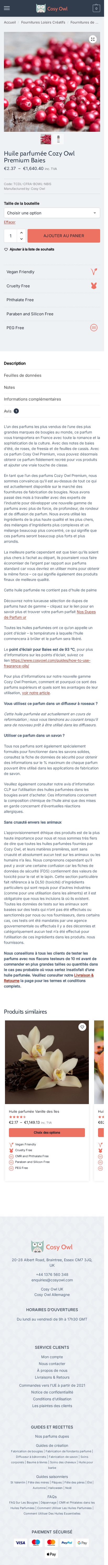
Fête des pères (74, 1482)
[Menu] (12, 8)
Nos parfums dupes (52, 1436)
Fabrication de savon (63, 1457)
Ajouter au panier (64, 235)
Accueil (10, 22)
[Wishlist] (82, 1027)
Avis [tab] (10, 411)
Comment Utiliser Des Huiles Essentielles (52, 1513)
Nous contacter (52, 1363)
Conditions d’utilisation (52, 1399)
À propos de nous (52, 1370)
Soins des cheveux (63, 1462)
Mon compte (52, 1357)
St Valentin (17, 1482)
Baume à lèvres (37, 1462)
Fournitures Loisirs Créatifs (43, 22)
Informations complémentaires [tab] (32, 399)
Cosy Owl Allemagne (52, 1294)
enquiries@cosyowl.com (52, 1280)
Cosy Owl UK (52, 1289)
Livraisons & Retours (52, 1377)
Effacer (9, 222)
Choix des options (47, 1132)
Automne (39, 1488)
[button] (87, 8)
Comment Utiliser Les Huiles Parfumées (64, 1508)
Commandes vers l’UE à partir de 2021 (52, 1385)
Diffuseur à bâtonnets (31, 1457)
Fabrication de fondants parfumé (68, 1451)
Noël (68, 1488)
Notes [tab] (9, 387)
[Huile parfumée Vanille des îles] (47, 1062)
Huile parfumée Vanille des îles (34, 1111)
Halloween (55, 1488)
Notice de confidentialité (52, 1392)
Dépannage (48, 1502)
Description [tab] (15, 363)
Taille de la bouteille (21, 203)
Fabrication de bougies (27, 1451)
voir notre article (36, 692)
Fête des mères (38, 1482)
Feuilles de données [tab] (22, 375)
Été (89, 1482)
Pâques (57, 1482)
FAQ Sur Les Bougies (23, 1502)
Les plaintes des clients (52, 1405)
